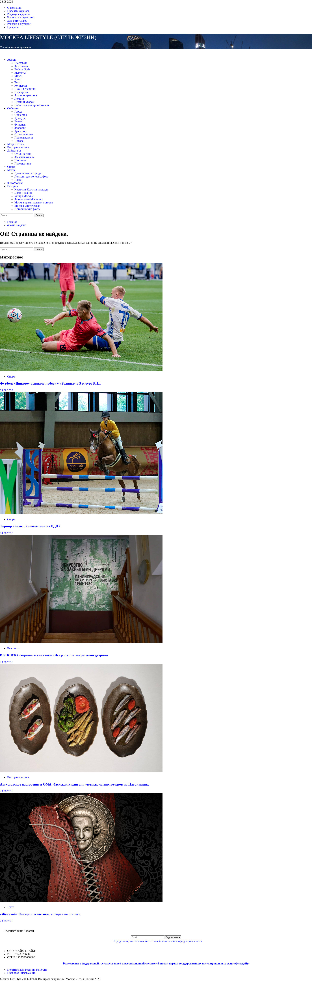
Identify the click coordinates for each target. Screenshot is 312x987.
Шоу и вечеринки (25, 88)
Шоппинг (20, 160)
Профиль (12, 27)
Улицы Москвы (24, 196)
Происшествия (23, 137)
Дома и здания (23, 192)
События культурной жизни (31, 105)
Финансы (20, 124)
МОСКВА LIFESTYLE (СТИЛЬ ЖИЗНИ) (48, 37)
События (12, 108)
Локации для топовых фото (31, 176)
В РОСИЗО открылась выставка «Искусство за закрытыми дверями (54, 655)
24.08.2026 (6, 390)
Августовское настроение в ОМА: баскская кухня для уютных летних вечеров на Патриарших (74, 784)
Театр (17, 82)
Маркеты (20, 72)
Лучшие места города (27, 173)
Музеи (18, 75)
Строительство (23, 134)
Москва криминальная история (33, 202)
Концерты (20, 85)
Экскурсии (21, 92)
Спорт (11, 166)
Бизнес (18, 121)
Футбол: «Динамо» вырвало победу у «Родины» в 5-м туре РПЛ (50, 383)
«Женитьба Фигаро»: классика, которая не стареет (40, 914)
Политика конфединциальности (27, 969)
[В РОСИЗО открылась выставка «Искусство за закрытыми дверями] (81, 642)
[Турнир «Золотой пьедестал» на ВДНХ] (81, 513)
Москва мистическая (27, 205)
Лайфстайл (14, 150)
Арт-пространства (25, 95)
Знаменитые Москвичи (28, 199)
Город (18, 111)
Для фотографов (17, 20)
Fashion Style (22, 69)
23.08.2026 (6, 662)
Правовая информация (21, 972)
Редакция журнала (18, 14)
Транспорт (20, 131)
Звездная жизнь (24, 157)
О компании (14, 7)
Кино (17, 79)
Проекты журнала (18, 10)
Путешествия (22, 163)
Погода (18, 140)
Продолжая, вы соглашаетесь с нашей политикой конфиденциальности (158, 941)
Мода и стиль (15, 144)
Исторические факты (27, 208)
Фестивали (21, 66)
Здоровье (20, 127)
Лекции (19, 98)
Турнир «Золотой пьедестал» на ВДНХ (30, 526)
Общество (20, 114)
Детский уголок (24, 101)
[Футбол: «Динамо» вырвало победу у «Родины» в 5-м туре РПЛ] (81, 370)
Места (11, 170)
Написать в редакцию (20, 17)
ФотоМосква (15, 183)
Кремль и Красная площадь (31, 189)
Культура (19, 118)
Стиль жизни (22, 153)
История (12, 186)
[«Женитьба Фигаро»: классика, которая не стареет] (81, 900)
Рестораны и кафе (18, 147)
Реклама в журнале (19, 23)
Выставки (20, 62)
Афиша (11, 59)
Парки (18, 179)
